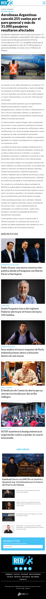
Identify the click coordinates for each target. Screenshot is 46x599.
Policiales (24, 574)
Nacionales (26, 576)
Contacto (23, 579)
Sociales (10, 576)
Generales (9, 574)
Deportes (17, 576)
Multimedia (35, 576)
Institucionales (35, 574)
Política (17, 574)
